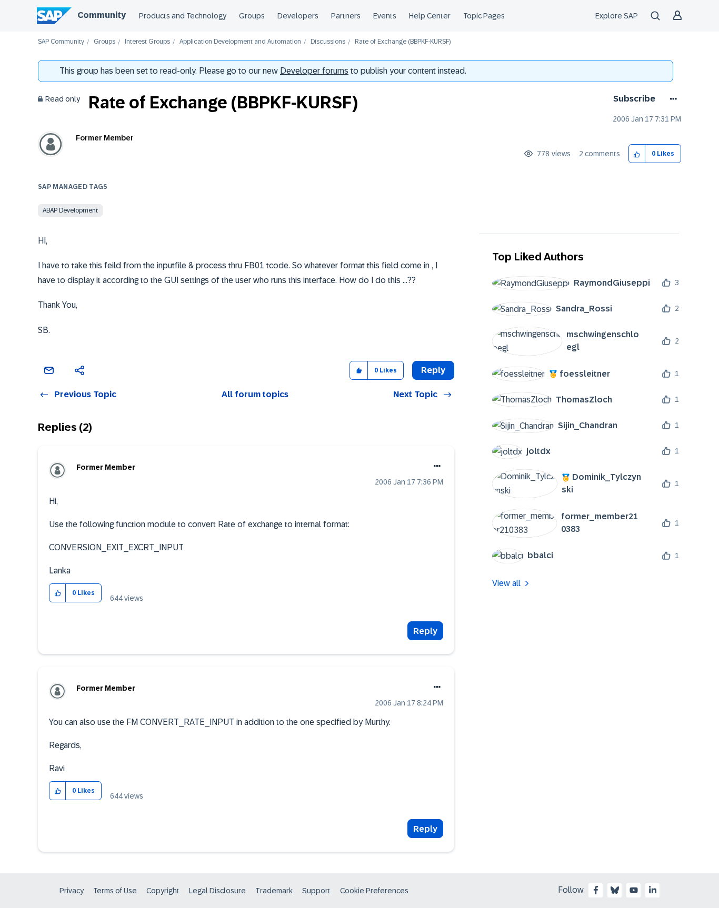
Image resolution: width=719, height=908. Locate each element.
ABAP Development (70, 210)
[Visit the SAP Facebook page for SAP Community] (596, 890)
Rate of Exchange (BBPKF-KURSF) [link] (403, 41)
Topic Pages (484, 16)
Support (316, 890)
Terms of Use (115, 890)
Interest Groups (147, 41)
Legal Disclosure (217, 890)
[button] (637, 154)
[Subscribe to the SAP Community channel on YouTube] (634, 890)
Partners (346, 16)
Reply (425, 631)
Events (384, 16)
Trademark (274, 890)
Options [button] (671, 99)
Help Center (430, 16)
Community (101, 15)
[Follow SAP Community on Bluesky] (615, 890)
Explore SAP (616, 16)
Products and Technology (182, 16)
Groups (252, 16)
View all (506, 583)
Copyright (162, 890)
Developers (297, 16)
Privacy (71, 890)
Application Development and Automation (240, 41)
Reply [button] (433, 370)
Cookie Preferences (374, 890)
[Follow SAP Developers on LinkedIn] (652, 890)
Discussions (328, 41)
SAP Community (61, 41)
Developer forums (314, 70)
